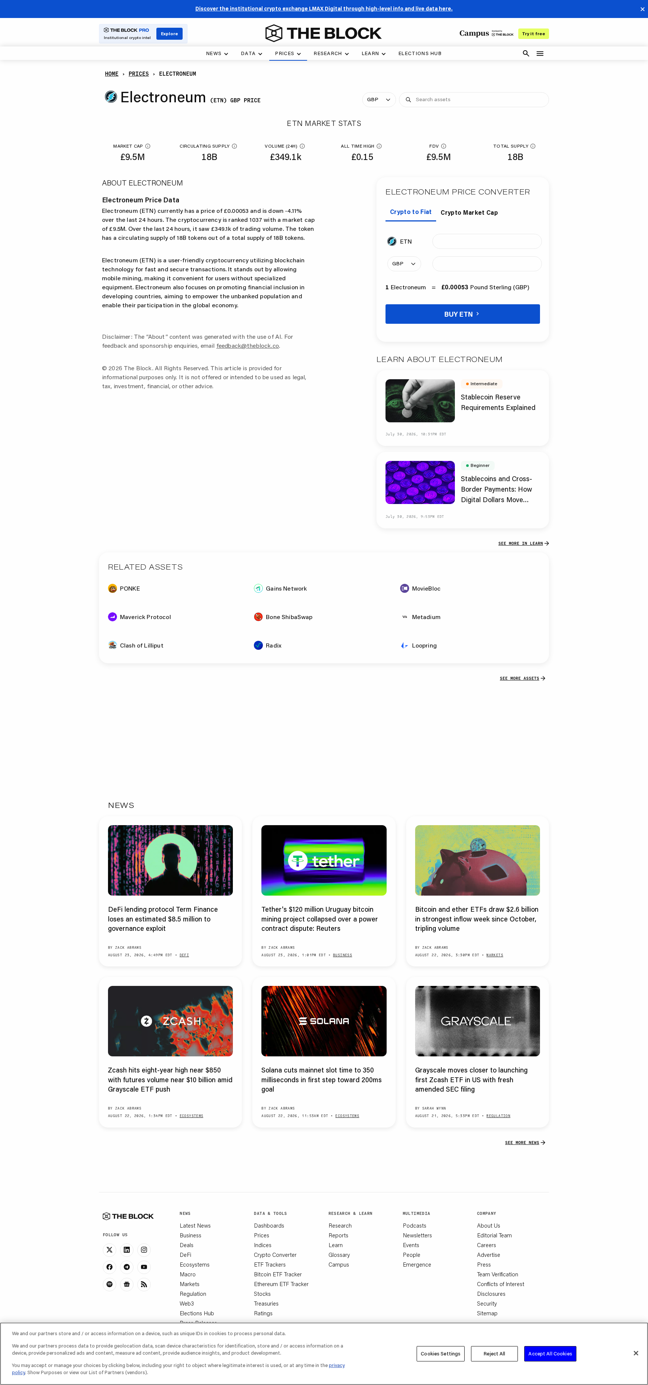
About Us (488, 1225)
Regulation (193, 1294)
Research (340, 1225)
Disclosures (491, 1294)
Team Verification (497, 1274)
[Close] (636, 1353)
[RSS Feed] (144, 1284)
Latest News (195, 1225)
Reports (338, 1235)
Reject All (494, 1354)
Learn (335, 1245)
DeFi (185, 1255)
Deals (187, 1245)
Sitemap (487, 1313)
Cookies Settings (440, 1354)
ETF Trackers (270, 1264)
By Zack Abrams (124, 947)
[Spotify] (109, 1284)
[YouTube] (144, 1267)
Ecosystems (195, 1264)
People (411, 1255)
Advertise (488, 1255)
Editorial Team (494, 1235)
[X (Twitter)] (109, 1250)
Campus (338, 1264)
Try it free (533, 33)
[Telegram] (127, 1267)
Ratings (263, 1313)
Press (484, 1264)
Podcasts (414, 1225)
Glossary (339, 1255)
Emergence (417, 1264)
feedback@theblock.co (247, 345)
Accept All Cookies (550, 1354)
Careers (486, 1245)
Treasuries (266, 1303)
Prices (139, 73)
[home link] (323, 33)
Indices (263, 1245)
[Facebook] (109, 1267)
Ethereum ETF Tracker (281, 1284)
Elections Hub (197, 1313)
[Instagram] (144, 1250)
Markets (190, 1284)
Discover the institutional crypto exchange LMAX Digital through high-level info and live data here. (324, 8)
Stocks (262, 1294)
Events (411, 1245)
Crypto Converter (275, 1255)
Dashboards (269, 1225)
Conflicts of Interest (500, 1284)
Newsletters (417, 1235)
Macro (188, 1274)
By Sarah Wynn (430, 1108)
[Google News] (127, 1284)
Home (111, 73)
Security (487, 1303)
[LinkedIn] (127, 1250)
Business (190, 1235)
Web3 (187, 1303)
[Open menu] (540, 54)
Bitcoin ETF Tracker (278, 1274)
